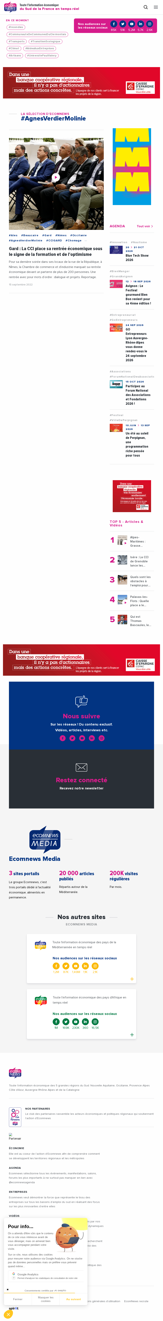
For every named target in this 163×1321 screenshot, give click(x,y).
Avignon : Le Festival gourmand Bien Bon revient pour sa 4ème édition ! (138, 294)
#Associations (120, 371)
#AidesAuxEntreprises (39, 48)
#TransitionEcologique (45, 41)
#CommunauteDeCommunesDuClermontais (37, 34)
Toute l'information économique (49, 7)
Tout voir (143, 226)
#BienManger (120, 271)
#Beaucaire (30, 235)
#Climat (14, 48)
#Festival (116, 415)
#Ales (13, 235)
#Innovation (118, 242)
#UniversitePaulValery (41, 55)
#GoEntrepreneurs (124, 320)
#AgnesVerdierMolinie (26, 240)
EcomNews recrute (136, 1301)
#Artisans (15, 55)
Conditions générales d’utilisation (99, 1301)
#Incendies (16, 27)
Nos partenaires (37, 1108)
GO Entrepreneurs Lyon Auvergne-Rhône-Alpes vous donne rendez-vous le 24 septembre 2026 (137, 344)
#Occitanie (78, 235)
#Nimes (61, 235)
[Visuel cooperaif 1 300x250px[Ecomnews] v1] (132, 496)
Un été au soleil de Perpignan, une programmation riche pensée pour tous (137, 444)
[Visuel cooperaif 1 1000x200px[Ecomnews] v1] (81, 82)
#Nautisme (139, 242)
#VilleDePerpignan (124, 420)
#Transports (16, 41)
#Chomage (74, 240)
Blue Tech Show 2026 (137, 257)
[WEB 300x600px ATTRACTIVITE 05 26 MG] (132, 166)
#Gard (47, 235)
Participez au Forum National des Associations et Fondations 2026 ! (138, 395)
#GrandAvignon (121, 276)
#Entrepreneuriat (123, 315)
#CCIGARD (54, 240)
